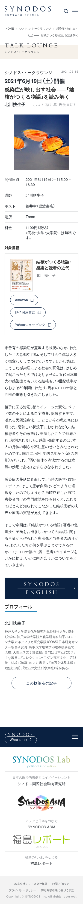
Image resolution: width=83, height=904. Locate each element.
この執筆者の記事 (41, 683)
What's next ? (21, 739)
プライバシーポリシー (22, 890)
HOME (10, 28)
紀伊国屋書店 (25, 312)
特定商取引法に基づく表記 (57, 890)
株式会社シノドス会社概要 (30, 883)
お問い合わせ (60, 883)
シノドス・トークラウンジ (35, 28)
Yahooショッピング (30, 324)
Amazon (21, 299)
